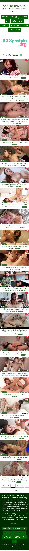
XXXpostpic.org (14, 5)
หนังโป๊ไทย (4, 25)
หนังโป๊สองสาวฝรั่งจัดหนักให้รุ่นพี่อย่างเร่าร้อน (14, 142)
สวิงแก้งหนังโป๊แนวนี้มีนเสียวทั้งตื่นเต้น (14, 394)
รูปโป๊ (18, 30)
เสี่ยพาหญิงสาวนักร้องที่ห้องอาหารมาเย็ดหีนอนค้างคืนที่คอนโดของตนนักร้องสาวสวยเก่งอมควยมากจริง (14, 121)
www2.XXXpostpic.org (12, 495)
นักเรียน (14, 21)
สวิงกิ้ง (21, 21)
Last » (16, 490)
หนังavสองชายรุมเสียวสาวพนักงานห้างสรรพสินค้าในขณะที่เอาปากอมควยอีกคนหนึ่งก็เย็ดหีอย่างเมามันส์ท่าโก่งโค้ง (14, 98)
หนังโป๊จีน (25, 25)
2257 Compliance (22, 544)
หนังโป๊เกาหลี (15, 25)
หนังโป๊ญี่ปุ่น (14, 17)
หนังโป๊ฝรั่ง (23, 17)
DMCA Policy (14, 546)
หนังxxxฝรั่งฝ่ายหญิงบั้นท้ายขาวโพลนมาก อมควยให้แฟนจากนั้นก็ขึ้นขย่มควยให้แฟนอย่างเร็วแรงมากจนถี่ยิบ (14, 332)
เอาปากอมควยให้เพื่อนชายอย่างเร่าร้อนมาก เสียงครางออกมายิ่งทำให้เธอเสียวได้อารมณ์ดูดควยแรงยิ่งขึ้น (14, 480)
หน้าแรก (5, 17)
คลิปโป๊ (11, 30)
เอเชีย (7, 21)
